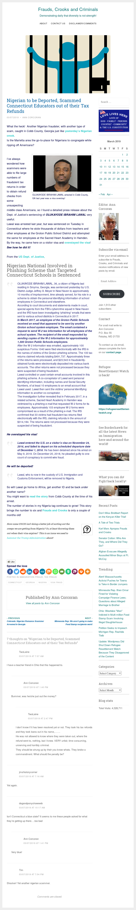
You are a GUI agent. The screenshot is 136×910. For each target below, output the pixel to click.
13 (114, 166)
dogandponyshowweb (31, 803)
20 (114, 172)
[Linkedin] (29, 571)
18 (105, 172)
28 (118, 178)
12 (109, 166)
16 (127, 166)
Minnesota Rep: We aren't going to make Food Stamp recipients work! (73, 621)
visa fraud (56, 582)
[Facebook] (10, 571)
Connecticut (15, 582)
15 (122, 166)
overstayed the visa (77, 242)
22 (122, 172)
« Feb (102, 194)
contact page (113, 352)
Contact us (58, 23)
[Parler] (75, 571)
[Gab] (68, 571)
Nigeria (43, 582)
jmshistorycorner (28, 772)
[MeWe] (42, 571)
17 (101, 172)
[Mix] (49, 571)
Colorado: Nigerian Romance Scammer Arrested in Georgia (25, 621)
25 (105, 178)
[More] (88, 571)
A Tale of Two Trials (109, 522)
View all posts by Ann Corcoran (43, 603)
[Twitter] (16, 571)
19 (109, 172)
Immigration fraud (31, 576)
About (43, 23)
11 (105, 166)
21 (118, 172)
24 (101, 178)
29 (122, 178)
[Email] (62, 571)
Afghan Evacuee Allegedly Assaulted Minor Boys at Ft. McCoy (114, 555)
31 (101, 184)
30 (127, 178)
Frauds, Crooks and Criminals (68, 9)
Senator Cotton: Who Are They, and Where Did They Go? (113, 541)
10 (101, 166)
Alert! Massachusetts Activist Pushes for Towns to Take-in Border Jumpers (113, 580)
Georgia (30, 582)
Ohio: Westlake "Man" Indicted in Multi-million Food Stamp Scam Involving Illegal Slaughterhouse (114, 616)
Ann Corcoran (31, 117)
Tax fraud (50, 576)
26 (109, 178)
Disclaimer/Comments (83, 23)
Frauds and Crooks (54, 510)
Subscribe (111, 294)
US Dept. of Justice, (32, 257)
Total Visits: (105, 708)
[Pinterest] (36, 571)
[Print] (81, 571)
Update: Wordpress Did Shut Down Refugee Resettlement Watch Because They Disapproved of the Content (114, 649)
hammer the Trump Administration (26, 537)
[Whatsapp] (55, 571)
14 (118, 166)
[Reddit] (23, 571)
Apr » (110, 194)
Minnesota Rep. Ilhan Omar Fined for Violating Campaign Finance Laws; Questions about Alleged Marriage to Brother (114, 597)
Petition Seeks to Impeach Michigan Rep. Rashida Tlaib (113, 631)
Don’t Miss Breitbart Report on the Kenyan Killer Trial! (113, 514)
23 (127, 172)
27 (114, 178)
